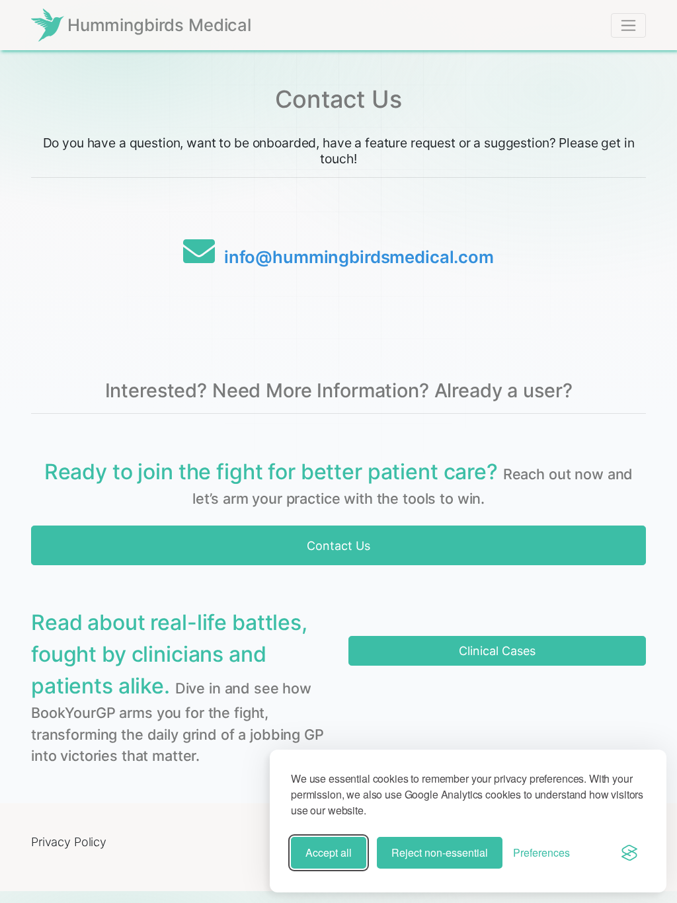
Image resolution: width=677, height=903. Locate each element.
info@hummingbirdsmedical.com (359, 257)
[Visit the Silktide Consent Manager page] (629, 853)
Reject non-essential (439, 852)
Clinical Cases (497, 651)
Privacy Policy (68, 842)
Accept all (328, 852)
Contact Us (338, 546)
